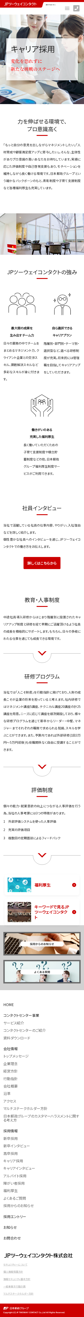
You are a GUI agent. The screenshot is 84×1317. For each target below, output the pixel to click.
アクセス (9, 1101)
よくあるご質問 (14, 1198)
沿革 (7, 1093)
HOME (8, 1004)
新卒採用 (10, 1138)
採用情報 (10, 1130)
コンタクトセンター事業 (21, 1015)
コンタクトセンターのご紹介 (24, 1030)
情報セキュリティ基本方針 (16, 1279)
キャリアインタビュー (19, 1168)
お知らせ (10, 1227)
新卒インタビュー (16, 1145)
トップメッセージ (16, 1056)
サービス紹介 (13, 1023)
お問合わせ (12, 1238)
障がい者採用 (14, 1183)
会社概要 (10, 1086)
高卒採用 (10, 1153)
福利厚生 (10, 1190)
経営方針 (10, 1071)
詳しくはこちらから (42, 563)
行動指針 (10, 1078)
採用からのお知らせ (18, 1205)
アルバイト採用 (14, 1175)
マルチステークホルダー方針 (25, 1108)
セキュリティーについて (15, 1264)
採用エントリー (14, 1216)
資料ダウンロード (16, 1038)
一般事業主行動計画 (14, 1286)
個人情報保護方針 (13, 1271)
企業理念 (10, 1063)
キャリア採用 (13, 1160)
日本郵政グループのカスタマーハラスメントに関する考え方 (41, 1118)
